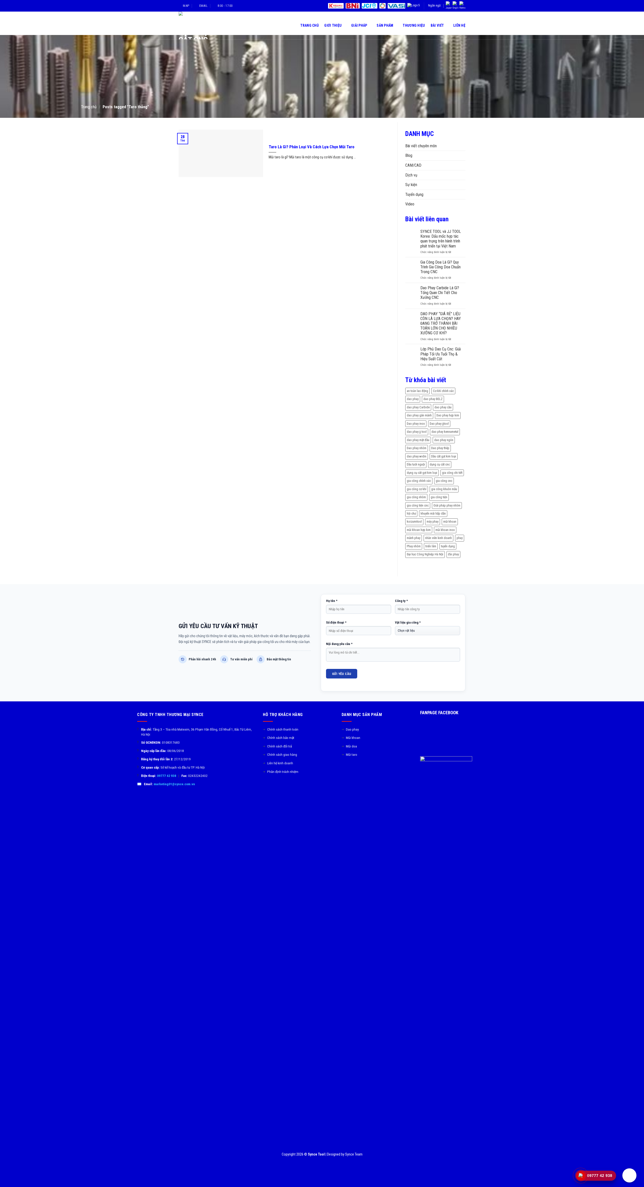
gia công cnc (444, 481)
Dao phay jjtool (439, 423)
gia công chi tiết (452, 473)
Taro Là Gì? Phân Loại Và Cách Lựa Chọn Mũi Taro (311, 147)
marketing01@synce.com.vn (174, 784)
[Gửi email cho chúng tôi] (357, 771)
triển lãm (430, 546)
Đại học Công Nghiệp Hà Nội (425, 554)
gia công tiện (439, 497)
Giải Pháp (359, 25)
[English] (456, 6)
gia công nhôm (416, 497)
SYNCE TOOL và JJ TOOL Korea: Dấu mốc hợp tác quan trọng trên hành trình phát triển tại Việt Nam (440, 238)
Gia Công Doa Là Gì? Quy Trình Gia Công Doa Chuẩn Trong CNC (440, 267)
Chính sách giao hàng (280, 754)
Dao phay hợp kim (447, 415)
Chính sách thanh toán (280, 729)
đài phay (453, 554)
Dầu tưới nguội (416, 464)
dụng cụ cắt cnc (440, 464)
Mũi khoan (351, 738)
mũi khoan (449, 521)
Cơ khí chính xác (443, 391)
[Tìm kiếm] (293, 25)
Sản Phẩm (385, 25)
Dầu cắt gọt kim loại (443, 456)
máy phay (432, 521)
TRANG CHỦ (309, 25)
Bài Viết (437, 25)
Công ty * (401, 601)
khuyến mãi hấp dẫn (433, 513)
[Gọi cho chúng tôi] (363, 771)
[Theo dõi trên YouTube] (369, 771)
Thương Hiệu (414, 25)
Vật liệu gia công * (408, 622)
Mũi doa (349, 746)
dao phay (413, 399)
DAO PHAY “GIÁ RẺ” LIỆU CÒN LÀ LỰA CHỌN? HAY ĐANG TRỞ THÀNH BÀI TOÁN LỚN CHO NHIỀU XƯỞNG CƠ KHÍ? (440, 323)
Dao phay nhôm (416, 448)
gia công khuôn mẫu (444, 489)
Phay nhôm (414, 546)
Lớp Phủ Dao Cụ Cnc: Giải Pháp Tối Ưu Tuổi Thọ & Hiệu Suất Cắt (440, 354)
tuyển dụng (448, 546)
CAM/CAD (413, 165)
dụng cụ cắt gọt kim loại (422, 473)
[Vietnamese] (462, 6)
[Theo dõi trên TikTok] (351, 771)
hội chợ (411, 513)
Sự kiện (411, 184)
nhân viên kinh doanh (438, 538)
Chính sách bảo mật (278, 738)
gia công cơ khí (416, 489)
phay (460, 538)
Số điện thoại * (336, 622)
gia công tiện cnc (418, 505)
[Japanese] (449, 6)
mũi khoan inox (445, 530)
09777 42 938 (166, 776)
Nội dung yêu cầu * (339, 644)
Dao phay (350, 729)
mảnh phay (413, 538)
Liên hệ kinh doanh (278, 763)
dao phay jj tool (417, 432)
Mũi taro (349, 754)
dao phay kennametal (444, 432)
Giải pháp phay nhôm (446, 505)
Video (409, 204)
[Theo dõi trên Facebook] (345, 771)
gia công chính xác (419, 481)
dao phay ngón (443, 440)
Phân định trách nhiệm (280, 772)
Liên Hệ (459, 25)
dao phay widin (416, 456)
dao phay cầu (443, 407)
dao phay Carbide (418, 407)
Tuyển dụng (414, 194)
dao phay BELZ (432, 399)
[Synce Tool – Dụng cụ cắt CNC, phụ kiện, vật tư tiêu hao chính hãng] (202, 25)
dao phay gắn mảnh (419, 415)
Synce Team (354, 1154)
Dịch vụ (411, 175)
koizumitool (414, 521)
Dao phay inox (416, 423)
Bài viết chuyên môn (421, 145)
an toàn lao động (417, 391)
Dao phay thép (440, 448)
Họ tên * (331, 601)
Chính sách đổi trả (277, 746)
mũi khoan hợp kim (419, 530)
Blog (408, 155)
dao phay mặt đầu (418, 440)
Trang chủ (89, 106)
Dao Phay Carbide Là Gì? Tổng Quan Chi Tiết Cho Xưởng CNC (439, 292)
